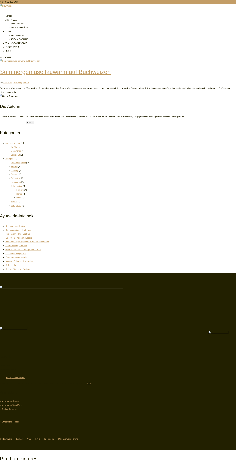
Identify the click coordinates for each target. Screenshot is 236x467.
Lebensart (15, 155)
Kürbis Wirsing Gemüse (16, 245)
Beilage (14, 166)
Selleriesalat (10, 265)
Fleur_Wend (7, 83)
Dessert (14, 174)
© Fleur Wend (6, 439)
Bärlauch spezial (18, 162)
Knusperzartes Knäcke (15, 226)
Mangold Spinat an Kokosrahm (19, 261)
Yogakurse (17, 35)
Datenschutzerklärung (68, 439)
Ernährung (17, 23)
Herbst (19, 194)
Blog (8, 51)
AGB (29, 439)
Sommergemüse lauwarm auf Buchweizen (55, 72)
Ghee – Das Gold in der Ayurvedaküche (23, 249)
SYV (89, 383)
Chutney (14, 170)
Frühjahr (20, 190)
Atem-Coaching (19, 39)
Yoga (8, 31)
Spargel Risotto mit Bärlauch (18, 269)
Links (37, 439)
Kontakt (19, 439)
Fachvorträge (19, 27)
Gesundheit (16, 151)
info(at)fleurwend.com (15, 377)
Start (8, 16)
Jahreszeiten (16, 186)
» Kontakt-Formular (8, 409)
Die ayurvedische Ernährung (18, 230)
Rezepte (26, 83)
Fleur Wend (12, 47)
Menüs (14, 201)
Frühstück (15, 178)
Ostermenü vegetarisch (15, 257)
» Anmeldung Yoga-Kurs (11, 405)
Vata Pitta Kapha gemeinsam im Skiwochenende (27, 241)
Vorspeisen (16, 205)
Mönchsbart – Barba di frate (17, 234)
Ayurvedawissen (12, 143)
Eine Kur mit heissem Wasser (18, 238)
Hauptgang (18, 83)
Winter (19, 198)
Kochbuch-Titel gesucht (15, 253)
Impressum (49, 439)
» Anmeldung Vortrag (9, 401)
